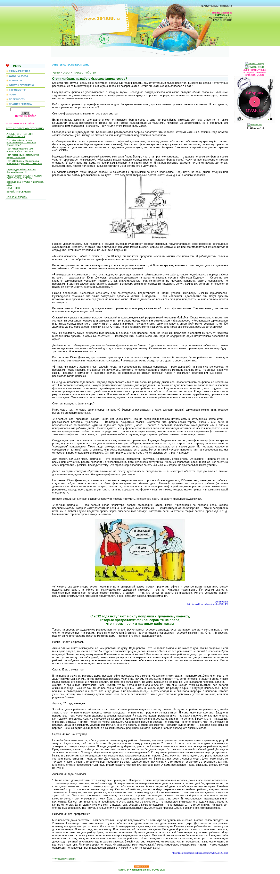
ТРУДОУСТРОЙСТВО (84, 72)
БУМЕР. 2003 (13, 188)
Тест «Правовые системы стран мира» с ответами (23, 156)
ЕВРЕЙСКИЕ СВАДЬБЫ (19, 191)
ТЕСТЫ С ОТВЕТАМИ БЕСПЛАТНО (25, 128)
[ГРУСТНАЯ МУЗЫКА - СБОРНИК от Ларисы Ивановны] (254, 99)
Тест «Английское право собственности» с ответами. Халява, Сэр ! (21, 142)
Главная (56, 72)
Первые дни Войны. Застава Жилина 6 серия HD (21, 170)
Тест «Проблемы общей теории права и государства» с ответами (24, 162)
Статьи (66, 72)
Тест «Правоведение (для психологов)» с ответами (20, 149)
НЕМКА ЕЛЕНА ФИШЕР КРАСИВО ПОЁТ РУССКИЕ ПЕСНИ (24, 176)
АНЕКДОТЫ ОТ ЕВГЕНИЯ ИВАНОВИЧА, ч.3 (20, 135)
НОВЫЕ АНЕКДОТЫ (16, 197)
